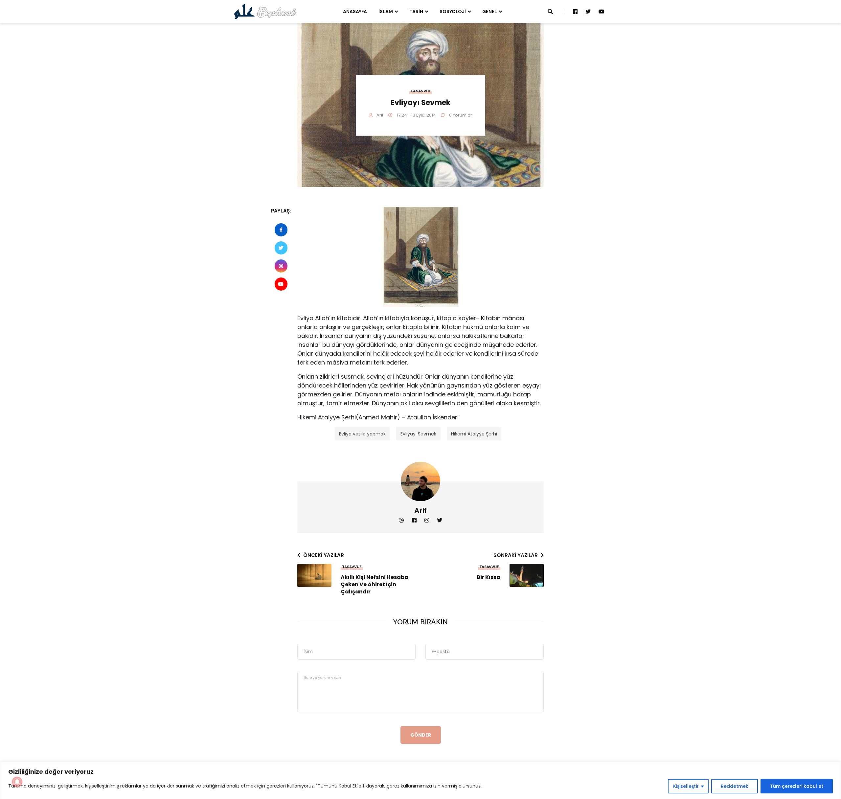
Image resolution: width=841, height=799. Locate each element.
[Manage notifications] (17, 782)
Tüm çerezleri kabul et (796, 786)
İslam (385, 11)
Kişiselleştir (686, 786)
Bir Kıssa (488, 577)
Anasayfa (355, 11)
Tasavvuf (420, 91)
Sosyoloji (453, 11)
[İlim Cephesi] (265, 11)
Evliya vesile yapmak (362, 434)
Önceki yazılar (323, 555)
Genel (489, 11)
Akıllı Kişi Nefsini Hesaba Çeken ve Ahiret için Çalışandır (374, 584)
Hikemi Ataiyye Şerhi (474, 434)
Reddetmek (734, 786)
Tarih (416, 11)
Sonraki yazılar (515, 555)
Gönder (420, 735)
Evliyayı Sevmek (418, 434)
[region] (420, 780)
